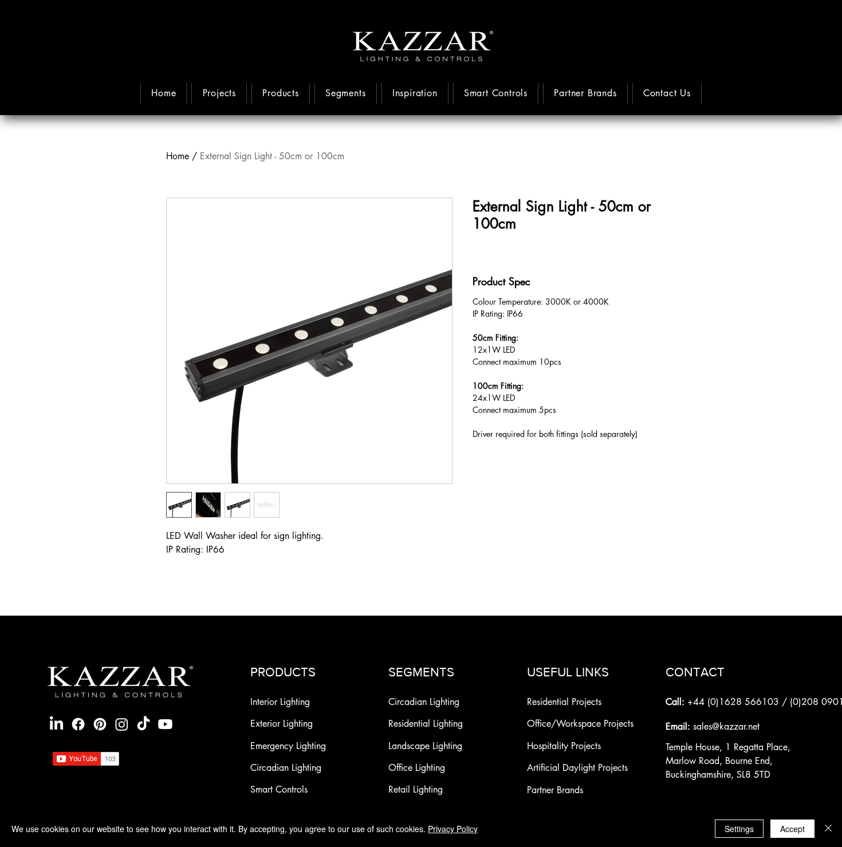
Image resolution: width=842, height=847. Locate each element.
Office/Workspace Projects (580, 724)
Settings (739, 828)
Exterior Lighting (283, 724)
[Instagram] (121, 724)
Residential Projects (564, 702)
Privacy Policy (453, 828)
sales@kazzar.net (726, 726)
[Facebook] (78, 724)
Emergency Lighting (288, 746)
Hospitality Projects (564, 746)
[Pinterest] (100, 724)
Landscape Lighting (425, 746)
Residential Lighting (425, 724)
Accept (792, 828)
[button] (414, 93)
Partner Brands (555, 790)
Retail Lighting (415, 789)
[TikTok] (143, 724)
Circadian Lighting (285, 768)
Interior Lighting (280, 702)
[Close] (828, 829)
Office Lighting (416, 768)
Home (177, 156)
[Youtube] (165, 724)
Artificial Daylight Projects (577, 768)
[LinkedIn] (56, 724)
